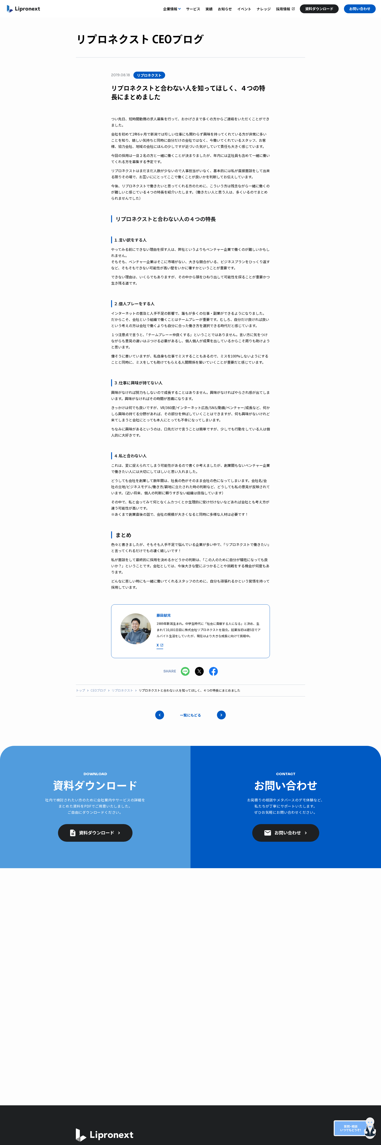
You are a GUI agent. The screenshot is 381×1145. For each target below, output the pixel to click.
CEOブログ (98, 690)
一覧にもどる (190, 715)
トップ (80, 690)
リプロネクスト (122, 690)
